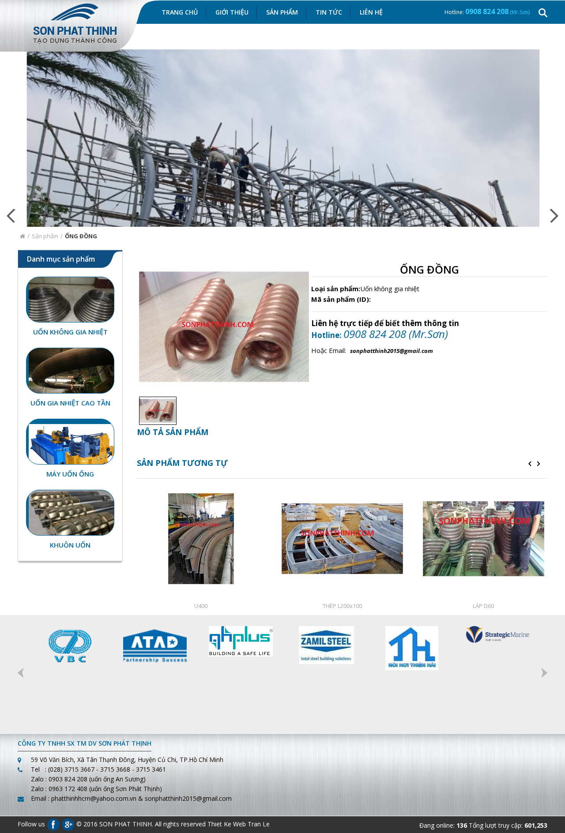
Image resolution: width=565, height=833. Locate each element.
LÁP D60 (483, 606)
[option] (155, 411)
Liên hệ (371, 12)
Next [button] (544, 673)
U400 (200, 606)
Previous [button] (21, 673)
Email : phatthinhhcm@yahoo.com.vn (83, 798)
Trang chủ (180, 12)
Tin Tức (329, 12)
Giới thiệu (232, 12)
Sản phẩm (45, 236)
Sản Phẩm (282, 12)
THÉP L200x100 (342, 606)
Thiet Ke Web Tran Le (238, 823)
